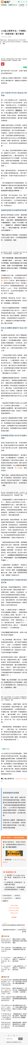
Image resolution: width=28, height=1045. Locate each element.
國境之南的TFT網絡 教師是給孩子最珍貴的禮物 (20, 940)
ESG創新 (21, 5)
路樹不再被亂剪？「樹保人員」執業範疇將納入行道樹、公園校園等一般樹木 (20, 990)
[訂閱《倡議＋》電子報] (14, 853)
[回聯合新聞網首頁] (2, 2)
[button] (26, 1)
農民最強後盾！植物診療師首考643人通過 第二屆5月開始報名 (20, 1024)
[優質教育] (2, 64)
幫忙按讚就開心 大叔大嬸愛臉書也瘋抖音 (19, 948)
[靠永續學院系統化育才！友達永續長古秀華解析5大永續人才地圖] (6, 1008)
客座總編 (4, 5)
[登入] (23, 1)
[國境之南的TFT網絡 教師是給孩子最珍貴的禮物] (6, 941)
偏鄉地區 (18, 898)
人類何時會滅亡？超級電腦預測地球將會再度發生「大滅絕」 (14, 888)
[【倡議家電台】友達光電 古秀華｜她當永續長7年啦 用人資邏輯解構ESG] (6, 1016)
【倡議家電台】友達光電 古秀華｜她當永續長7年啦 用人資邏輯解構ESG (20, 1015)
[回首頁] (5, 2)
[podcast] (21, 1)
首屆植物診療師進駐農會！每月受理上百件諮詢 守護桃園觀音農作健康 (20, 981)
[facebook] (18, 1)
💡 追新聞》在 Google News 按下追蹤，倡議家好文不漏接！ (14, 877)
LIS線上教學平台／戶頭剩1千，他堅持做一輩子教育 (19, 959)
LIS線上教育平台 (7, 898)
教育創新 (17, 895)
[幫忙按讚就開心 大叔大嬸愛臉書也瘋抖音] (6, 950)
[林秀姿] (14, 909)
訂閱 (20, 1038)
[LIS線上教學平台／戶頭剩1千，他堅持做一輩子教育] (6, 960)
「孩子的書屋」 (18, 468)
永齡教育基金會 (7, 895)
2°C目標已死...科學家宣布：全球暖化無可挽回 (14, 883)
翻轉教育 (5, 901)
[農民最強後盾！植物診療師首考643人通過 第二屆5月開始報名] (6, 1025)
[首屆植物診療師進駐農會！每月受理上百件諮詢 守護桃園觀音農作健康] (6, 982)
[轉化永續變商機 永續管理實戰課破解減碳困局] (6, 999)
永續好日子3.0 (12, 5)
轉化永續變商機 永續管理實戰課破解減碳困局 (20, 998)
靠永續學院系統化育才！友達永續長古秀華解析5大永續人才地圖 (20, 1007)
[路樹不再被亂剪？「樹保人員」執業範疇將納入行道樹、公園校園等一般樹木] (6, 991)
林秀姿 (9, 36)
